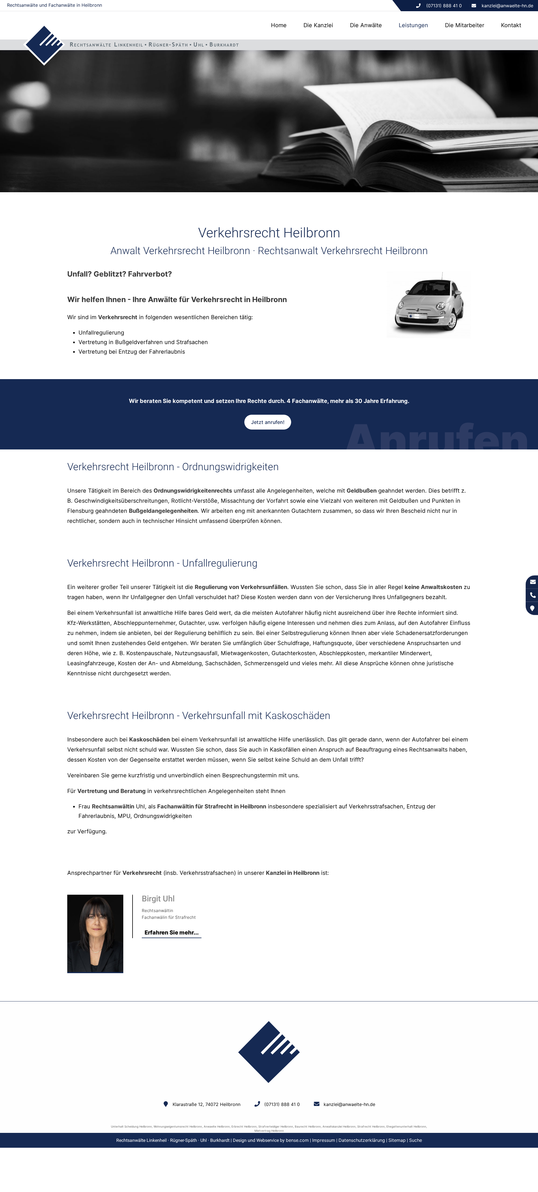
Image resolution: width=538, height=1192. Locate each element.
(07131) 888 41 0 (282, 1104)
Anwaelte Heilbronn (217, 1126)
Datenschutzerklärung (361, 1140)
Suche (415, 1140)
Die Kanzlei (318, 25)
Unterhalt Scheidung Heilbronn (131, 1126)
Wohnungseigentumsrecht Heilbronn (178, 1126)
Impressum (323, 1140)
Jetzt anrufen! (267, 422)
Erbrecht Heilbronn (244, 1126)
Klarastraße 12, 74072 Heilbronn (206, 1104)
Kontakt (511, 25)
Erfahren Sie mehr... (172, 932)
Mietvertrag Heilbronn (269, 1130)
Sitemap (397, 1140)
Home (279, 25)
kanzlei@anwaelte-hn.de (507, 5)
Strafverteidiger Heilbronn (275, 1126)
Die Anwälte (366, 25)
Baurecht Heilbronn (308, 1126)
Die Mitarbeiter (464, 25)
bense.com (297, 1140)
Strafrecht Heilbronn (371, 1126)
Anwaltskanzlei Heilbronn (339, 1126)
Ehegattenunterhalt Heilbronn (406, 1126)
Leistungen (413, 25)
